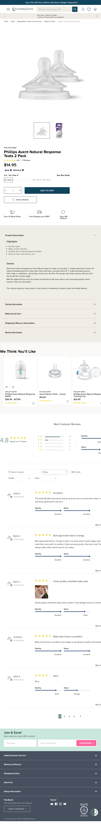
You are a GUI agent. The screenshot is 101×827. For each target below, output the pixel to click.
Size (37, 175)
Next (96, 16)
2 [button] (64, 716)
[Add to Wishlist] (33, 404)
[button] (54, 437)
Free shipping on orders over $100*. (52, 2)
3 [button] (69, 716)
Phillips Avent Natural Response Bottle (20, 395)
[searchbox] (23, 472)
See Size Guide (63, 175)
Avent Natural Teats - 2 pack (52, 394)
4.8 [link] (18, 160)
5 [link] (18, 403)
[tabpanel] (50, 71)
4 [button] (74, 716)
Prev (4, 16)
